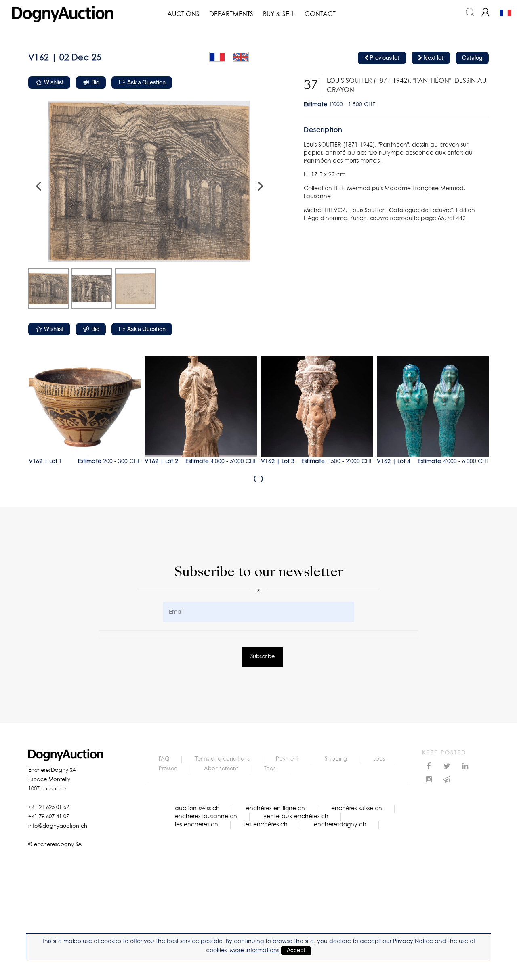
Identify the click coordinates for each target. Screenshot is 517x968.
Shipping (336, 759)
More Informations (254, 950)
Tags (269, 768)
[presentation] (254, 478)
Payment (287, 759)
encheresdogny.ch (340, 825)
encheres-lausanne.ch (206, 816)
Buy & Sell (279, 14)
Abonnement (221, 768)
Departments (231, 14)
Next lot (432, 58)
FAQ (164, 759)
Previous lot (383, 58)
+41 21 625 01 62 (48, 807)
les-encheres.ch (196, 825)
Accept (296, 950)
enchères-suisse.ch (356, 808)
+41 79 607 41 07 (48, 816)
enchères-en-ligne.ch (275, 808)
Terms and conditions (222, 759)
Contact (320, 14)
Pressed (168, 768)
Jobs (379, 759)
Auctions (183, 14)
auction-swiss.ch (197, 808)
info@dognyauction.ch (57, 826)
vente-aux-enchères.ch (295, 816)
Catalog (472, 58)
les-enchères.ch (266, 825)
